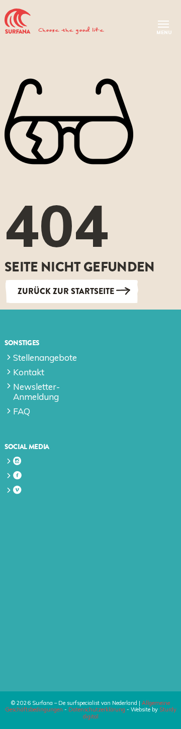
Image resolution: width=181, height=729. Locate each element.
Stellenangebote (45, 357)
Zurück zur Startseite (66, 291)
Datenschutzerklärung (96, 709)
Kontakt (28, 372)
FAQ (21, 411)
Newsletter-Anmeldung (36, 391)
